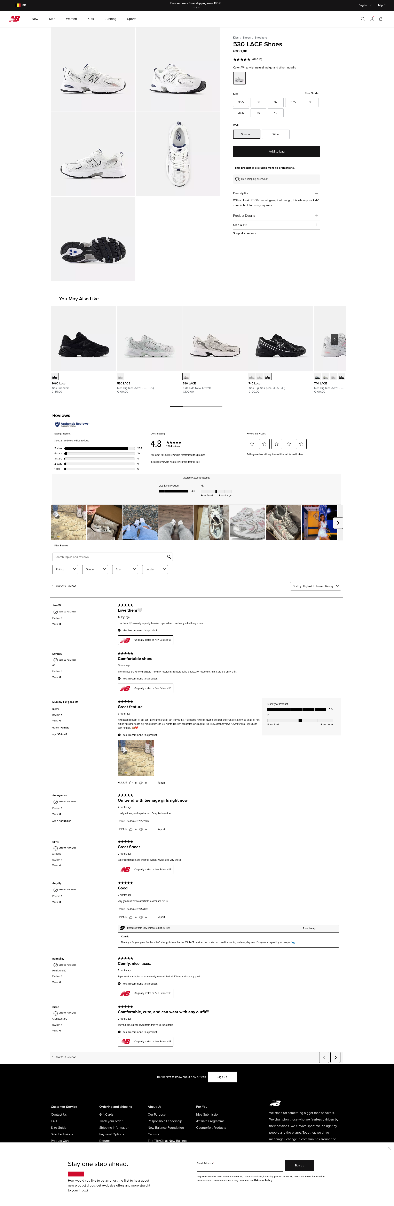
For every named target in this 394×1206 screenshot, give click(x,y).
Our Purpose (157, 1115)
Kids (236, 37)
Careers (153, 1134)
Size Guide (311, 93)
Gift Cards (106, 1115)
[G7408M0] (334, 377)
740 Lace (254, 383)
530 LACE (123, 383)
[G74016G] (342, 377)
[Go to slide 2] (197, 8)
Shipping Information (114, 1128)
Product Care (60, 1141)
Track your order (111, 1121)
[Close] (389, 1148)
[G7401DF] (317, 377)
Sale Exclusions (62, 1134)
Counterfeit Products (211, 1128)
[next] (334, 339)
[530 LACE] (93, 69)
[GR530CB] (186, 377)
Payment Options (111, 1134)
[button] (372, 19)
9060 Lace (58, 383)
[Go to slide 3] (199, 8)
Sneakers (261, 37)
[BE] (15, 5)
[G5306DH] (120, 377)
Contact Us (59, 1115)
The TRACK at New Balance (168, 1141)
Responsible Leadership (165, 1121)
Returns (104, 1141)
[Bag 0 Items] (381, 19)
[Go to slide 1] (194, 8)
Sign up (222, 1077)
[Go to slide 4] (215, 407)
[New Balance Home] (16, 19)
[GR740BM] (268, 377)
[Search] (363, 19)
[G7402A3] (326, 377)
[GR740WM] (260, 377)
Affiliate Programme (210, 1121)
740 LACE (320, 383)
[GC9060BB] (55, 377)
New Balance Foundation (166, 1128)
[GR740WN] (252, 377)
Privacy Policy (263, 1180)
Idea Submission (208, 1115)
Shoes (247, 37)
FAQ (54, 1121)
